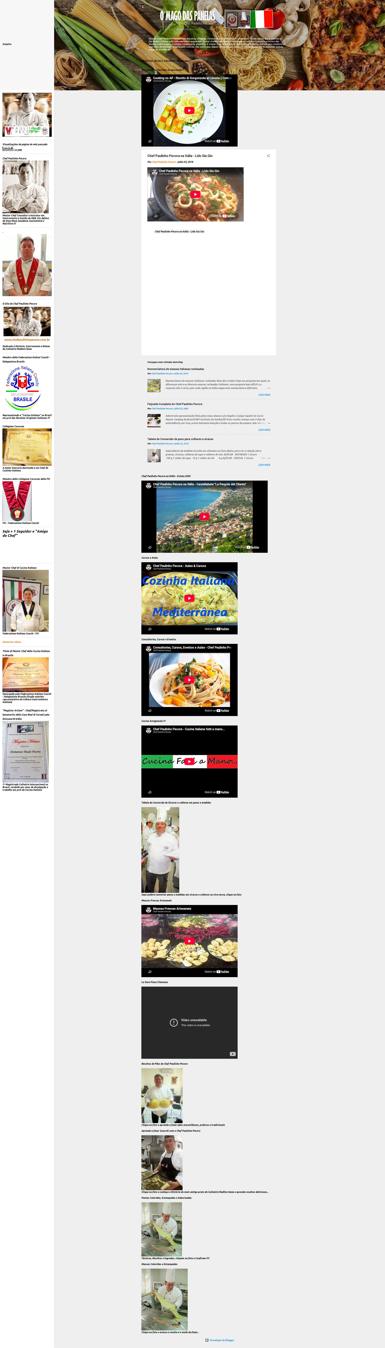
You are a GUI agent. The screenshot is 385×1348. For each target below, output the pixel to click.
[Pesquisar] (296, 8)
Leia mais (264, 394)
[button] (268, 156)
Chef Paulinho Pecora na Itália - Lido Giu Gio (179, 231)
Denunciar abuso (11, 642)
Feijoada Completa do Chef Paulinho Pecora (174, 404)
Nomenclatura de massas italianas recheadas (175, 369)
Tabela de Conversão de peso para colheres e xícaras (180, 439)
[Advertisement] (288, 101)
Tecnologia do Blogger (221, 1340)
